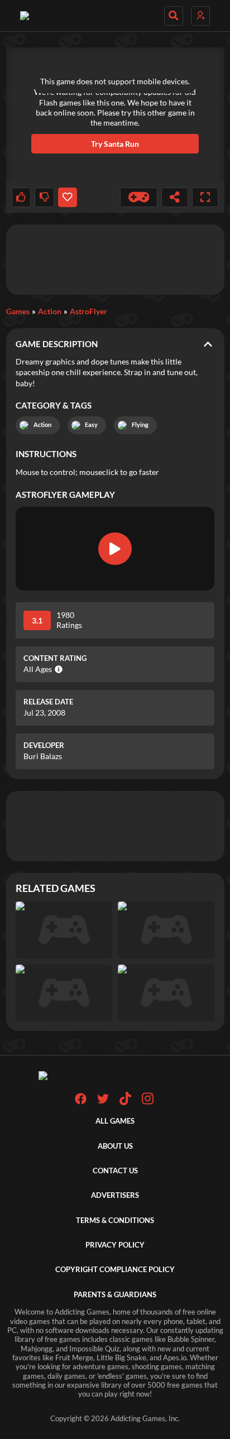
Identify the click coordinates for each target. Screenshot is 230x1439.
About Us (115, 1146)
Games (18, 311)
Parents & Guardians (115, 1295)
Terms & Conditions (115, 1220)
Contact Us (115, 1171)
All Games (115, 1121)
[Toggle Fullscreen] (205, 197)
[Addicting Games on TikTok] (125, 1103)
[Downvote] (44, 197)
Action (49, 311)
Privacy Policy (115, 1245)
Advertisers (115, 1195)
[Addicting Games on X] (103, 1102)
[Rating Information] (57, 669)
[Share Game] (174, 197)
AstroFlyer (88, 311)
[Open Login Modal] (200, 16)
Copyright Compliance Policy (115, 1269)
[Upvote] (21, 197)
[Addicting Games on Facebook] (81, 1102)
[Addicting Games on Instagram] (148, 1103)
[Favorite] (67, 197)
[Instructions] (139, 197)
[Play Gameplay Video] (115, 549)
